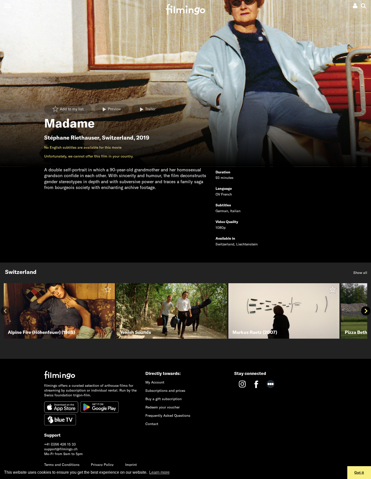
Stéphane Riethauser (71, 137)
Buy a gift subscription (163, 399)
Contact (151, 424)
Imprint (131, 464)
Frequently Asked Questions (167, 415)
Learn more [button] (159, 472)
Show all (360, 272)
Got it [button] (359, 472)
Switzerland (118, 137)
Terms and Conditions (62, 464)
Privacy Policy (102, 464)
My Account (154, 382)
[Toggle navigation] (7, 5)
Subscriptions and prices (165, 390)
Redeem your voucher (162, 407)
